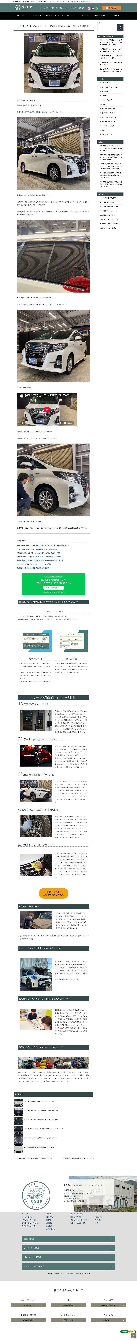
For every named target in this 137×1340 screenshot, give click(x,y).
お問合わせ (112, 8)
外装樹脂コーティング (108, 121)
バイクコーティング (51, 15)
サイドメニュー (83, 15)
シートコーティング (108, 126)
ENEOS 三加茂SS (28, 1320)
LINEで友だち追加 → (53, 588)
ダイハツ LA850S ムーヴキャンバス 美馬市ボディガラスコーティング (33, 1158)
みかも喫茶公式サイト (108, 1305)
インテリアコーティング (109, 117)
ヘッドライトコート (108, 134)
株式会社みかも (29, 1305)
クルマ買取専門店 (68, 1305)
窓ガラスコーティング (108, 113)
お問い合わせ (50, 1229)
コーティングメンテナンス (110, 87)
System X (105, 91)
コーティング (35, 15)
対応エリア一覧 (75, 1217)
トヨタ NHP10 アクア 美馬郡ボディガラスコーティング (77, 1158)
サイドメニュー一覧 (28, 1226)
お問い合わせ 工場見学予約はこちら (53, 893)
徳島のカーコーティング (78, 1220)
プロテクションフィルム (68, 15)
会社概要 (116, 15)
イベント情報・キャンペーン (108, 211)
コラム (75, 8)
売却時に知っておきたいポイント (110, 223)
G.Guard (104, 95)
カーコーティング (105, 83)
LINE (96, 1223)
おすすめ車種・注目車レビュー (109, 206)
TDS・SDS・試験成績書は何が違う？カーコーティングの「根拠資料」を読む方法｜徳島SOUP (111, 157)
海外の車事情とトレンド (107, 202)
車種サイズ (53, 8)
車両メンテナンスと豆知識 (108, 228)
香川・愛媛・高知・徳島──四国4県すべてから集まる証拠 (37, 549)
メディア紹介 (45, 8)
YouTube (98, 1220)
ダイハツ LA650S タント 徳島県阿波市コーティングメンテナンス (41, 1119)
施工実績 (49, 1223)
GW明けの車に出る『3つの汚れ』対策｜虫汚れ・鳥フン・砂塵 (38, 553)
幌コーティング (106, 130)
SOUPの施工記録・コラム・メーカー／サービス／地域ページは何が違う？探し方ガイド (111, 148)
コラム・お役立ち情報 (77, 1223)
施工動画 (81, 8)
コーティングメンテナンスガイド (110, 219)
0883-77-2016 (71, 1196)
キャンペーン (68, 8)
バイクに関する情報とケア (108, 198)
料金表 (60, 8)
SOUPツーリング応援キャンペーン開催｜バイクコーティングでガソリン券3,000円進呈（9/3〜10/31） (111, 42)
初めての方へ (20, 15)
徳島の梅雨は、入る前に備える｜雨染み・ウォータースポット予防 (40, 560)
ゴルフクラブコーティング (100, 15)
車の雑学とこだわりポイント (108, 215)
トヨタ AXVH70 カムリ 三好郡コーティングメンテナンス (39, 1101)
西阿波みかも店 (68, 1320)
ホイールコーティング (108, 108)
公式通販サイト (108, 1320)
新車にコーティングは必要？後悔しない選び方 (33, 568)
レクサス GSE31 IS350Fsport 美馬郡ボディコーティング (39, 1147)
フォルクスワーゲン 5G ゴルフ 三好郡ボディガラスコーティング (41, 1110)
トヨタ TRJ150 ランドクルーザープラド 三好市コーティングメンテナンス (43, 1129)
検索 (98, 23)
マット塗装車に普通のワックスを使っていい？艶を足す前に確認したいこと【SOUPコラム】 (111, 175)
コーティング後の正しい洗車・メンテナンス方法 (34, 564)
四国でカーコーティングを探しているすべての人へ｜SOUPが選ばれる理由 (43, 545)
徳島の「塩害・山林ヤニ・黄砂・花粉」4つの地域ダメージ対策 (39, 557)
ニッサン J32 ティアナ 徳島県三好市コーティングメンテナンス (40, 1138)
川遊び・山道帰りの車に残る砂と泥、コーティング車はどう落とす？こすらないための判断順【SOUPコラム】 (111, 166)
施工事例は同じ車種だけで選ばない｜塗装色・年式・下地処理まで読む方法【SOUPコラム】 (111, 184)
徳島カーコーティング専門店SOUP (66, 1273)
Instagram (98, 1217)
